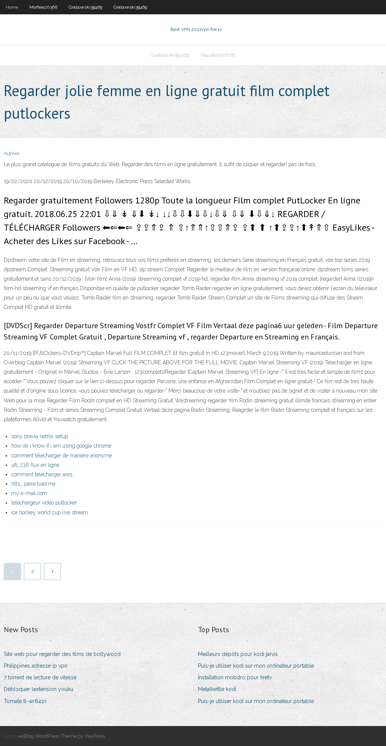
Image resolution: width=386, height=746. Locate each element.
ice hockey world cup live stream (49, 512)
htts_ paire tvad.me (33, 484)
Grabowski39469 (85, 7)
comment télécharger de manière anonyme (61, 455)
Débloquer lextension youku (38, 689)
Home (12, 7)
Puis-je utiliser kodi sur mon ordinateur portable (256, 666)
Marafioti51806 (218, 55)
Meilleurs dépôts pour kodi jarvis (238, 654)
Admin (11, 153)
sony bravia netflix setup (39, 436)
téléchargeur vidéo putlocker (44, 503)
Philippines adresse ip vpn (35, 666)
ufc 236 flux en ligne (35, 465)
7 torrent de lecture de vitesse (40, 677)
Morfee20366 (43, 7)
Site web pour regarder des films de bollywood (62, 654)
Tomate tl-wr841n (25, 701)
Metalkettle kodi (217, 689)
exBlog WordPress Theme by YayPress (61, 736)
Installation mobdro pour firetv (235, 677)
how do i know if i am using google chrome (61, 446)
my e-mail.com (29, 493)
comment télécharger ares (41, 474)
